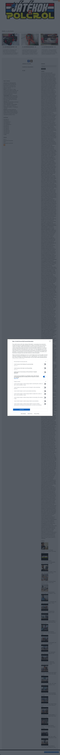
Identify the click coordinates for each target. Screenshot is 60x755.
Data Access (30, 413)
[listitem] (30, 361)
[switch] (44, 364)
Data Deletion (23, 413)
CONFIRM (21, 409)
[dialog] (30, 377)
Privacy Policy (36, 413)
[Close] (50, 341)
